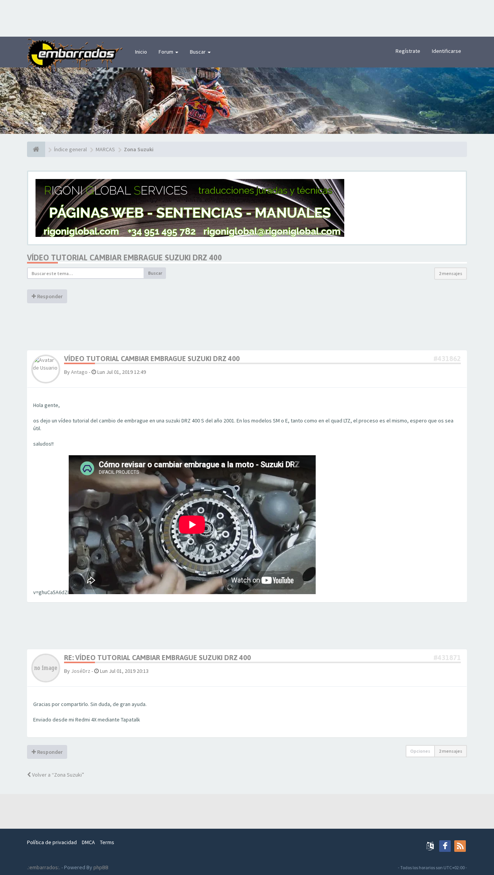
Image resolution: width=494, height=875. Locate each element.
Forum (166, 51)
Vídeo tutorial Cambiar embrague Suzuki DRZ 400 (124, 257)
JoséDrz (80, 670)
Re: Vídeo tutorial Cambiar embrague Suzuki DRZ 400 (157, 658)
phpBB (100, 867)
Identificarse (446, 50)
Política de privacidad (52, 842)
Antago (79, 371)
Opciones (420, 751)
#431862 (447, 359)
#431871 (447, 658)
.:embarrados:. (43, 867)
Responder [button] (49, 296)
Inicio (141, 51)
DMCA (88, 842)
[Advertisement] (247, 17)
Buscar (198, 51)
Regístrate (408, 50)
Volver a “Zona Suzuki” (57, 774)
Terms (107, 842)
